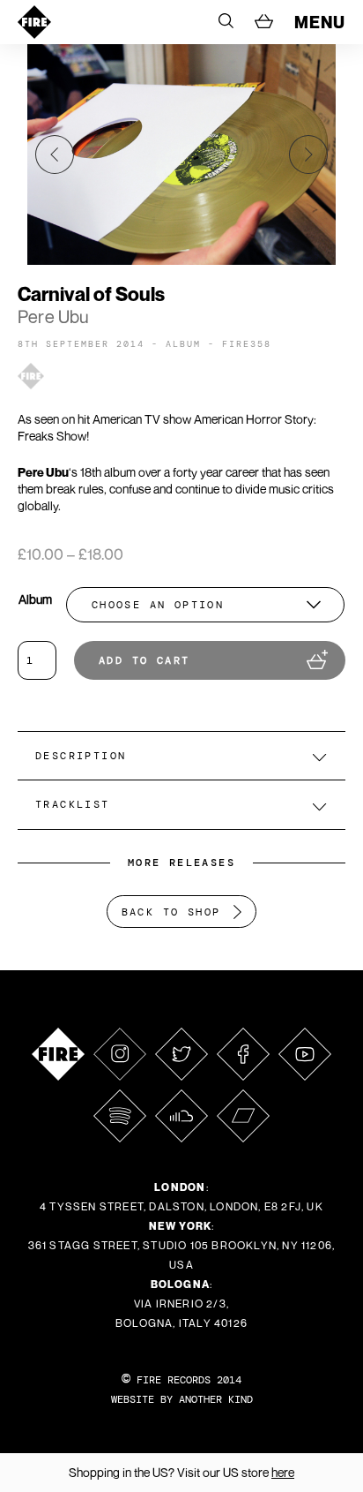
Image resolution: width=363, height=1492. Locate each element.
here (282, 1472)
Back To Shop (171, 912)
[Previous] (54, 154)
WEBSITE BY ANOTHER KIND (182, 1399)
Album (35, 599)
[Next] (308, 154)
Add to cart (144, 660)
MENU (319, 22)
